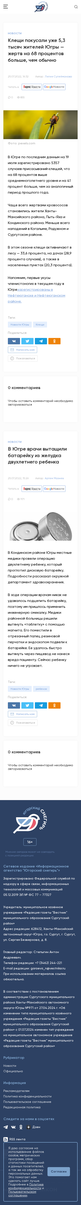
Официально (13, 1071)
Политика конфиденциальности (27, 1096)
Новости (9, 1065)
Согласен (59, 1171)
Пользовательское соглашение (27, 1102)
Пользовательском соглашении (22, 1193)
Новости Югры (20, 324)
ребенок (41, 688)
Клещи (40, 324)
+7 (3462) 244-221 (48, 963)
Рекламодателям (16, 1091)
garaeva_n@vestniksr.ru (48, 968)
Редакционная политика (21, 1107)
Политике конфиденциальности (26, 1186)
